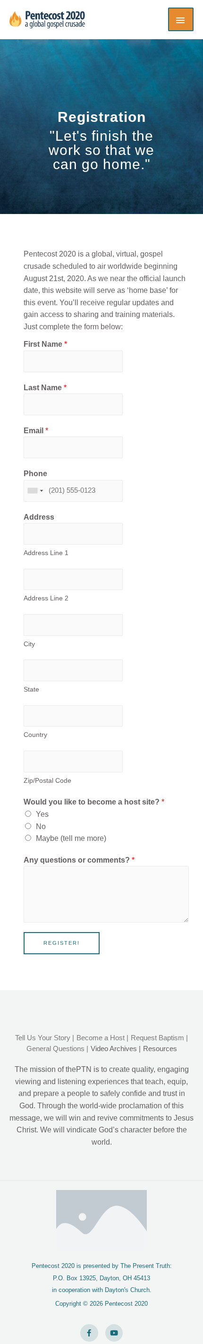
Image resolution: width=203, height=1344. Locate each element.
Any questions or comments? (79, 860)
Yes (42, 814)
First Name (45, 344)
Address (39, 517)
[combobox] (35, 490)
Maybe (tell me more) (71, 838)
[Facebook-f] (89, 1333)
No (41, 826)
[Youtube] (114, 1333)
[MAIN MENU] (181, 19)
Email (36, 431)
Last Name (45, 388)
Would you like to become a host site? (94, 802)
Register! (61, 943)
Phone (35, 474)
